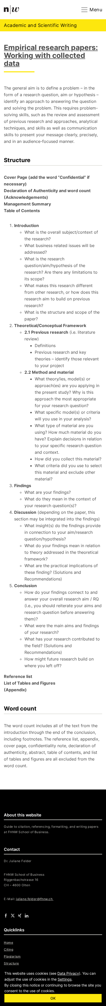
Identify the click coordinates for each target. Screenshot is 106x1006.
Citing (8, 949)
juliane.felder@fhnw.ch (34, 899)
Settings (65, 979)
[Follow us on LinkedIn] (27, 915)
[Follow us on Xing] (20, 915)
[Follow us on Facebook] (6, 915)
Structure (11, 963)
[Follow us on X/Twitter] (13, 915)
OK (53, 998)
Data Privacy (68, 973)
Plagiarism (12, 956)
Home (8, 942)
